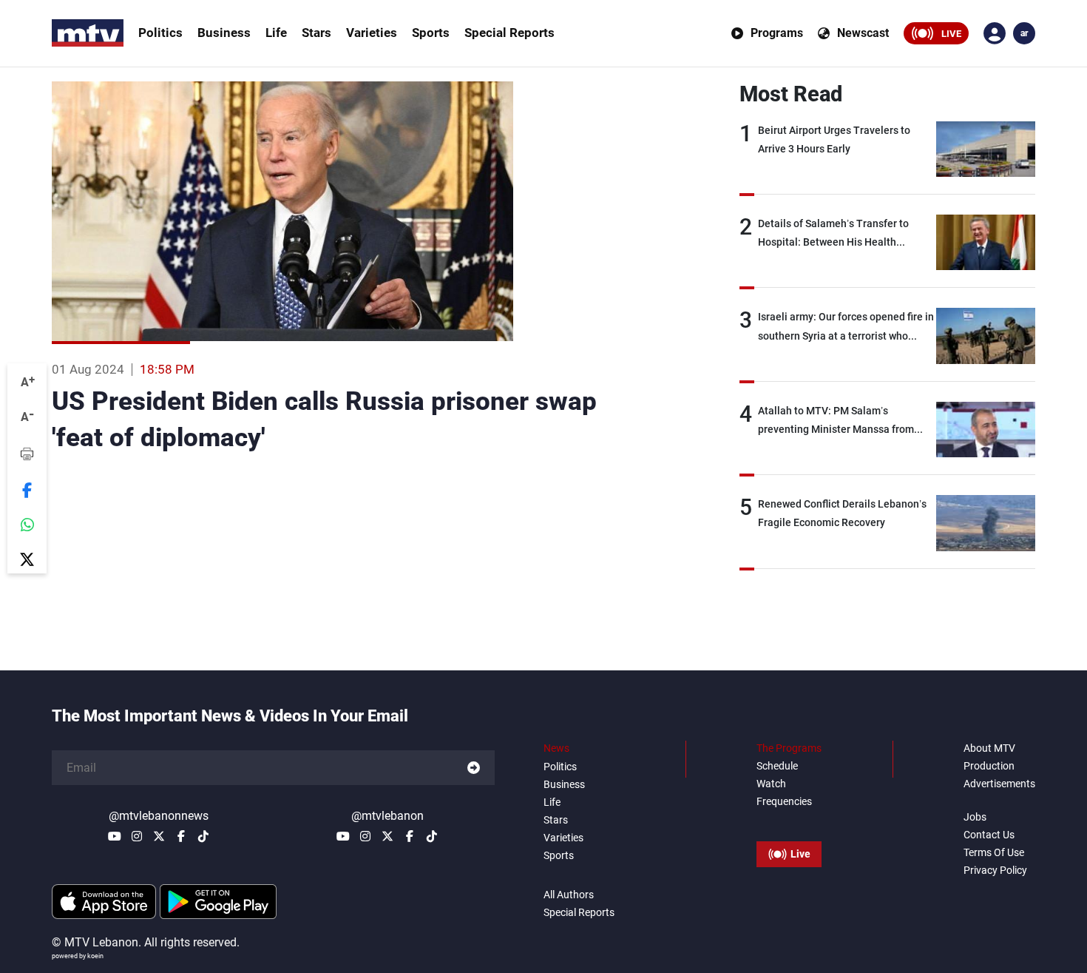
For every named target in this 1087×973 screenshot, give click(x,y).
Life (276, 32)
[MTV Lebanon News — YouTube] (115, 836)
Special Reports (509, 32)
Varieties (371, 32)
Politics (160, 32)
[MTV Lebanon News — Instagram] (137, 836)
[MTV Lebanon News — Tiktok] (203, 836)
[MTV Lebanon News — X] (159, 836)
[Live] (789, 820)
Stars (316, 32)
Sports (431, 32)
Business (224, 32)
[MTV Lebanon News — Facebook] (181, 836)
